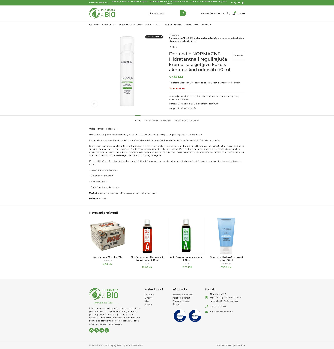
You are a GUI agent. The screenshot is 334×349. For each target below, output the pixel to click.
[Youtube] (101, 330)
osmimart (213, 104)
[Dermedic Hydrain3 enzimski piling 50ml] (226, 236)
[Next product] (176, 47)
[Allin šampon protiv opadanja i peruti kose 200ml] (147, 236)
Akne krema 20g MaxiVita (107, 257)
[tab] (138, 119)
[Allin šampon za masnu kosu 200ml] (186, 236)
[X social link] (181, 108)
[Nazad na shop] (173, 47)
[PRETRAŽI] (183, 13)
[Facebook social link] (232, 3)
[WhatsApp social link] (191, 108)
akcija (192, 104)
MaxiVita (108, 260)
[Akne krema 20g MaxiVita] (107, 236)
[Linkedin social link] (188, 108)
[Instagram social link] (235, 3)
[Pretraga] (228, 13)
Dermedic (238, 55)
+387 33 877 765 (218, 306)
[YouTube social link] (239, 3)
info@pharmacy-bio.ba (221, 311)
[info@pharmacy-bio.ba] (206, 311)
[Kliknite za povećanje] (94, 104)
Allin (147, 264)
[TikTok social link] (243, 3)
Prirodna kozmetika (178, 99)
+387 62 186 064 (101, 3)
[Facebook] (91, 330)
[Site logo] (102, 13)
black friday (201, 104)
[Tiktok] (107, 330)
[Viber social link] (194, 108)
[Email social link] (185, 108)
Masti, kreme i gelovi (190, 96)
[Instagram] (96, 330)
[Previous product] (170, 47)
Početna (173, 35)
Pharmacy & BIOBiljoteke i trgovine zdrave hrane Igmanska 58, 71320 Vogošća (225, 297)
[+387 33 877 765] (206, 306)
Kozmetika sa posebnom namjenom (220, 96)
